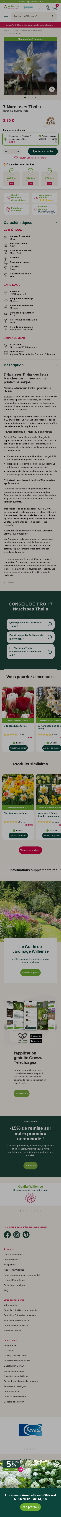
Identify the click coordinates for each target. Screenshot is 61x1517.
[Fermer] (55, 1465)
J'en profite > (30, 1507)
